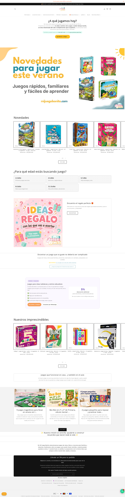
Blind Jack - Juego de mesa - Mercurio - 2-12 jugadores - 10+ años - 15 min (53, 352)
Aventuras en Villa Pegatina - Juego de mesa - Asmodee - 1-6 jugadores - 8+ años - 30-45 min (26, 150)
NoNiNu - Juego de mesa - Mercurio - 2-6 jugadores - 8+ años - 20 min (80, 352)
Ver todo (62, 162)
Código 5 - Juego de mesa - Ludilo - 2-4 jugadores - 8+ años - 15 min (26, 352)
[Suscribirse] (72, 474)
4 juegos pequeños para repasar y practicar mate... (95, 411)
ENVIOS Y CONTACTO (46, 480)
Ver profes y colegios (34, 304)
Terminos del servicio (47, 483)
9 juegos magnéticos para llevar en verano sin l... (30, 411)
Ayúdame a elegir (62, 36)
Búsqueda (79, 483)
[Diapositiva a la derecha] (65, 158)
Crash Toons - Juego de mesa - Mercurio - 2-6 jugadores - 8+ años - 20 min (80, 150)
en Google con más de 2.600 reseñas (66, 262)
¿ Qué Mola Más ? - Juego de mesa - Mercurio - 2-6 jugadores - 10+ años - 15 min (53, 150)
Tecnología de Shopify (35, 496)
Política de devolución (70, 483)
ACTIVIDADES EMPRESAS (71, 480)
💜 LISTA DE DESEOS (58, 480)
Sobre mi (80, 480)
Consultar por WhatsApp (50, 304)
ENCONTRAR (72, 213)
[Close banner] (123, 1)
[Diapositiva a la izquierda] (59, 158)
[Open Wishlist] (107, 9)
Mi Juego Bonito (27, 496)
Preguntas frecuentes (58, 483)
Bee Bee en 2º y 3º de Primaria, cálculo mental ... (62, 411)
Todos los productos (62, 485)
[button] (15, 9)
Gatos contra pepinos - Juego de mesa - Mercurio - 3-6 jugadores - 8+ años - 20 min (107, 150)
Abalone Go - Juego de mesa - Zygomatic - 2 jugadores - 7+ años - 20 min (107, 352)
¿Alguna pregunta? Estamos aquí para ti (62, 266)
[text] (62, 1)
